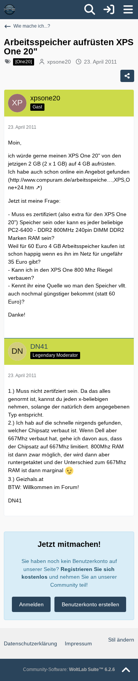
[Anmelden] (109, 9)
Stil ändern (121, 640)
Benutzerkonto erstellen (90, 604)
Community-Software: (69, 669)
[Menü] (128, 9)
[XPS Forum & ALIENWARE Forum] (9, 9)
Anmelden (31, 604)
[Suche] (89, 9)
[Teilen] (127, 76)
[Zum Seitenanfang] (125, 670)
